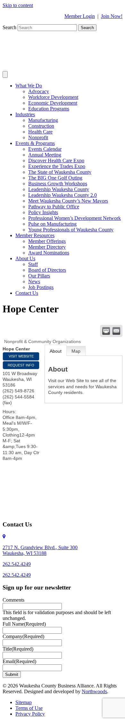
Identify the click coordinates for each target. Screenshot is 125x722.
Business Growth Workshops (57, 183)
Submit (11, 674)
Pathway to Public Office (53, 206)
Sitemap (23, 702)
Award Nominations (48, 252)
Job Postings (41, 287)
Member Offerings (47, 241)
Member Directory (47, 247)
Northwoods (94, 691)
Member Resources (34, 235)
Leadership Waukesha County (58, 189)
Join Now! (111, 16)
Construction (41, 126)
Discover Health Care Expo (56, 160)
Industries (25, 114)
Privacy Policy (30, 714)
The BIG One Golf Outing (55, 177)
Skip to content (18, 5)
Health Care (40, 131)
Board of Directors (47, 270)
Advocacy (38, 91)
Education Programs (48, 108)
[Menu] (5, 74)
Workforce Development (53, 97)
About (56, 351)
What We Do (28, 85)
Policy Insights (43, 212)
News (34, 281)
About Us (25, 258)
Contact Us (26, 293)
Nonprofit (38, 137)
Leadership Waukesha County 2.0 (62, 195)
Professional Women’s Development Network (74, 218)
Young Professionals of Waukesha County (70, 229)
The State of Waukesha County (59, 172)
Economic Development (52, 103)
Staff (33, 264)
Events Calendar (45, 149)
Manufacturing (43, 120)
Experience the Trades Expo (56, 166)
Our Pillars (39, 275)
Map (75, 351)
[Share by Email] (116, 331)
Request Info (21, 365)
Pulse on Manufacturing (52, 224)
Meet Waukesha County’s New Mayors (68, 201)
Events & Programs (35, 143)
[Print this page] (106, 331)
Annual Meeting (44, 154)
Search (10, 27)
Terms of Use (29, 708)
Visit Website (21, 356)
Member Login (79, 16)
